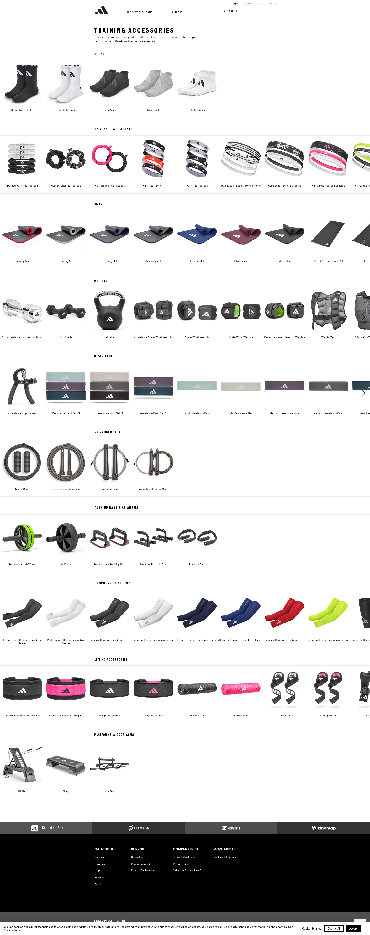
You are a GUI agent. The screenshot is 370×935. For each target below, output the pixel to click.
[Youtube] (123, 921)
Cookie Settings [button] (311, 928)
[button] (146, 12)
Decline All (334, 928)
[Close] (365, 928)
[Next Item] (363, 165)
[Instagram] (118, 921)
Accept (353, 928)
